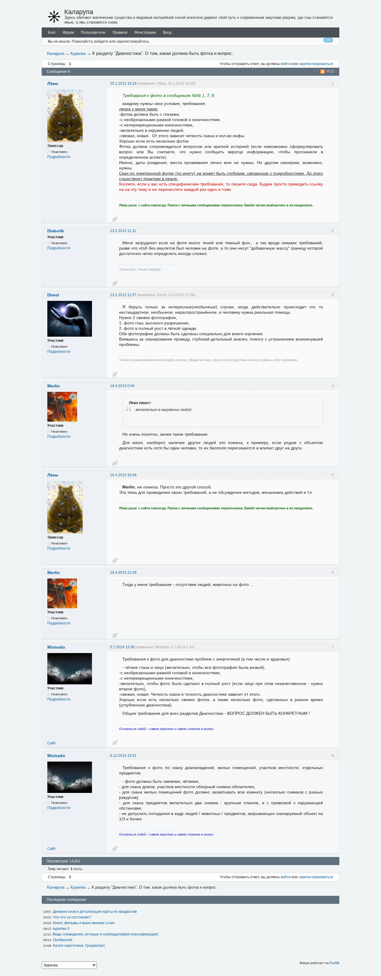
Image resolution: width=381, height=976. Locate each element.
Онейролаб (62, 940)
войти (286, 64)
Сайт (51, 743)
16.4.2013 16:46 (123, 475)
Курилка (78, 53)
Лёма (52, 83)
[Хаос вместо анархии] (54, 16)
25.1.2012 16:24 (123, 83)
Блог (52, 32)
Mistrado (56, 647)
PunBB (334, 963)
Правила (120, 32)
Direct (53, 295)
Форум (68, 32)
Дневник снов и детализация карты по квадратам (95, 912)
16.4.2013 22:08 (123, 572)
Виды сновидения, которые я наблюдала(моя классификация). (106, 934)
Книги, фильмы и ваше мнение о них (84, 923)
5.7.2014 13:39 (122, 647)
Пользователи (93, 32)
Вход (167, 32)
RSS (330, 71)
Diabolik (55, 230)
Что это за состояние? (72, 917)
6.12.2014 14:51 (123, 756)
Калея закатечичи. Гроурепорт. (79, 945)
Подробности (58, 157)
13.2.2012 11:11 (123, 231)
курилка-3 (61, 928)
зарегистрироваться (316, 64)
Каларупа (78, 12)
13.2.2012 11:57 (123, 295)
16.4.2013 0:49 (122, 386)
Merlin (53, 385)
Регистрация (145, 32)
